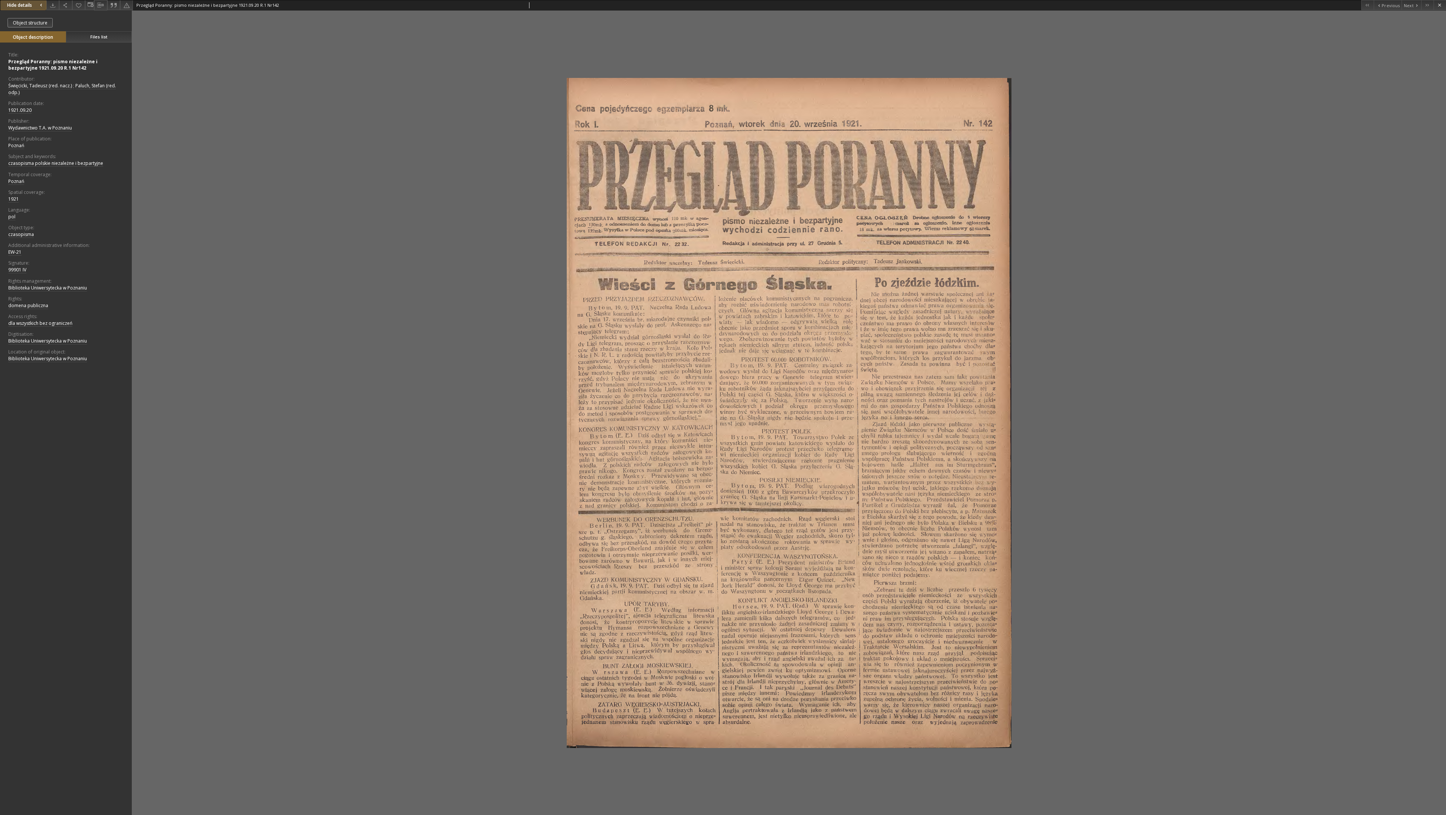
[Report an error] (126, 5)
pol (11, 216)
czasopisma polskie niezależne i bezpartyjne (55, 163)
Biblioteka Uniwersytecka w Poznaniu (47, 288)
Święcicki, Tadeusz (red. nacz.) (40, 85)
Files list (98, 37)
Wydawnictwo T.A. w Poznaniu (40, 128)
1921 (13, 199)
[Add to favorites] (78, 5)
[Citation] (113, 5)
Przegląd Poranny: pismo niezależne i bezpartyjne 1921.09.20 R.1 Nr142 (53, 64)
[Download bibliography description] (100, 5)
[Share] (65, 5)
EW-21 (14, 252)
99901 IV (17, 270)
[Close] (1440, 5)
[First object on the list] (1367, 5)
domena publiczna (28, 305)
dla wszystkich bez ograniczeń (40, 323)
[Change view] (89, 5)
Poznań (16, 145)
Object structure (30, 23)
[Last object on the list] (1427, 5)
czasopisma (21, 234)
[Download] (52, 5)
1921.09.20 (20, 110)
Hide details (19, 5)
